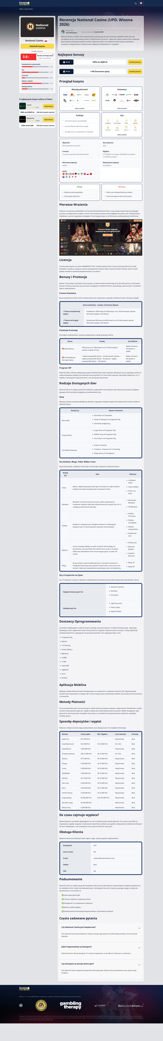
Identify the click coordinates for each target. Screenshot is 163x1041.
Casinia (29, 105)
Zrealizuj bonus (135, 62)
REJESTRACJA (48, 106)
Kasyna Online (29, 9)
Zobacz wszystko (79, 108)
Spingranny (30, 118)
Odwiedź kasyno (37, 46)
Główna (21, 9)
